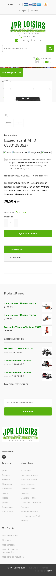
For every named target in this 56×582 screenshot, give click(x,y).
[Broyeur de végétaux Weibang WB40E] (47, 330)
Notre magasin (28, 484)
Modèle (8, 175)
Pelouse (6, 475)
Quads (5, 493)
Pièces (5, 497)
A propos (25, 507)
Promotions (26, 470)
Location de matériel (30, 516)
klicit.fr (49, 570)
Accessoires (15, 257)
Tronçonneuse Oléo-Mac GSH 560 (20, 315)
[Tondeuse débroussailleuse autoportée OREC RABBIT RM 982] (47, 376)
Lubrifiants (7, 488)
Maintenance (8, 484)
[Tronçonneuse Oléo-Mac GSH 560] (47, 319)
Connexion (34, 11)
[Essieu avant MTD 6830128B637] (9, 123)
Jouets (5, 502)
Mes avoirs (7, 540)
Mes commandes (10, 535)
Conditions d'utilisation (31, 502)
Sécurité (6, 479)
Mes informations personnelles (10, 550)
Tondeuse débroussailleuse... (18, 360)
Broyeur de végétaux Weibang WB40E (22, 327)
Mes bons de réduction (13, 556)
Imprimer (13, 135)
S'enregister (22, 11)
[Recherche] (50, 48)
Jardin (4, 470)
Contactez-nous (28, 488)
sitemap (24, 520)
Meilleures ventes (29, 479)
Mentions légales (29, 497)
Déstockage (7, 511)
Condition (38, 175)
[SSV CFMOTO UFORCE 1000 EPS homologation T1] (47, 352)
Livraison (25, 493)
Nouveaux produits (29, 475)
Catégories (11, 72)
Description (17, 249)
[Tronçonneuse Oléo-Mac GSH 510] (47, 307)
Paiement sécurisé (29, 511)
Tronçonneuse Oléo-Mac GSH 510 (20, 303)
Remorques (7, 507)
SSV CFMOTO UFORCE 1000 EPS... (19, 348)
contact (18, 4)
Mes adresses (8, 544)
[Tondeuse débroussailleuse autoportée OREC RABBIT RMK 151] (47, 364)
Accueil (10, 4)
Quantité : (9, 216)
